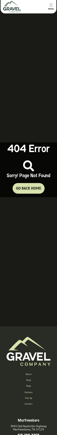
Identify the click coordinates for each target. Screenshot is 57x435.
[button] (51, 7)
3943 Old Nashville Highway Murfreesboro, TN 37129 (28, 427)
